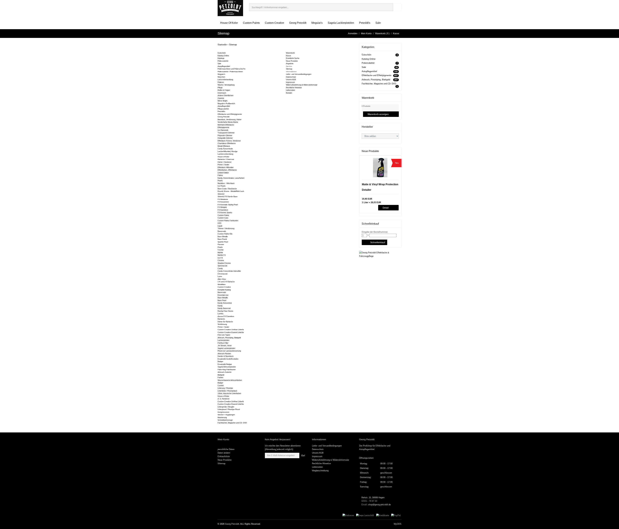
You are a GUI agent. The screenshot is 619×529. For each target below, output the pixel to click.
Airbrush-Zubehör (224, 372)
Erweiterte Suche (292, 58)
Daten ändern (224, 453)
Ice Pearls (222, 186)
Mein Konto (366, 33)
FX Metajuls (222, 207)
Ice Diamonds (223, 130)
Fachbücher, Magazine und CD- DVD (232, 423)
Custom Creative (274, 22)
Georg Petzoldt (297, 22)
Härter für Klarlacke (225, 322)
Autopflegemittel (224, 66)
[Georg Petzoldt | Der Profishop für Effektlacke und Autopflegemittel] (230, 8)
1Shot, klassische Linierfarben (229, 393)
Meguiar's (317, 22)
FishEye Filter (223, 343)
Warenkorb (380, 33)
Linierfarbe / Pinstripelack (227, 391)
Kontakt (289, 93)
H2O (219, 223)
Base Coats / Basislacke (227, 189)
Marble (220, 252)
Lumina (220, 314)
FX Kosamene (223, 202)
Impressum (290, 82)
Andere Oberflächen (225, 95)
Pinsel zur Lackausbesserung (229, 351)
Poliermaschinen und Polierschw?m (231, 69)
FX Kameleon (223, 210)
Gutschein (222, 53)
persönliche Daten (226, 449)
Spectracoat (222, 266)
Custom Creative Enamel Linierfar (231, 332)
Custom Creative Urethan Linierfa (231, 330)
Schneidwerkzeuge (225, 420)
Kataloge (221, 58)
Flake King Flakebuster (227, 370)
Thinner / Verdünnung (226, 228)
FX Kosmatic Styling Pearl (228, 205)
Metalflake (222, 284)
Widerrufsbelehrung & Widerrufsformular (301, 85)
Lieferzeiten (290, 90)
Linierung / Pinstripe (225, 388)
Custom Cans (223, 218)
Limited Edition (223, 173)
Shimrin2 (221, 194)
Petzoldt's (364, 22)
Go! (303, 455)
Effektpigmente (223, 127)
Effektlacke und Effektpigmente (230, 114)
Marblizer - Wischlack (226, 183)
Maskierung (222, 417)
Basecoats (222, 231)
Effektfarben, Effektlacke (227, 170)
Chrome (221, 260)
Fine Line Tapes (224, 335)
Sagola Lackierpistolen (341, 22)
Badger (220, 361)
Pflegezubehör (223, 109)
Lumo (220, 276)
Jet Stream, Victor (225, 345)
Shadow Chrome (224, 263)
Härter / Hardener (224, 162)
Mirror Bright (222, 101)
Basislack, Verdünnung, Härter (229, 119)
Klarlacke (221, 319)
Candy (220, 268)
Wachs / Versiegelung (226, 85)
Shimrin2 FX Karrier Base (227, 197)
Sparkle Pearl (223, 242)
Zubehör (221, 98)
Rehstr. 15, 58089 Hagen (372, 497)
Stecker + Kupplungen (226, 415)
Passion (221, 244)
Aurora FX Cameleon (226, 316)
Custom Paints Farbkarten (228, 221)
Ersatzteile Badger (225, 364)
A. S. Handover (224, 399)
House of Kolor (229, 22)
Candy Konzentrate (225, 149)
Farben (220, 377)
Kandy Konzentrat (225, 303)
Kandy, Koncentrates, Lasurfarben (231, 178)
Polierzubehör (223, 61)
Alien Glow (222, 279)
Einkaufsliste (224, 456)
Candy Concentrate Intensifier (229, 271)
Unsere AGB (291, 79)
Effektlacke (381, 446)
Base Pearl (222, 300)
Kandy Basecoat (224, 308)
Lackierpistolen (223, 340)
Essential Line (223, 295)
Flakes (220, 175)
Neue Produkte (292, 61)
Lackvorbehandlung (225, 79)
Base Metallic (223, 236)
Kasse (396, 33)
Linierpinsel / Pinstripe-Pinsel (229, 409)
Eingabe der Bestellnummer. (375, 232)
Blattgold (221, 375)
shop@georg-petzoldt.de (379, 504)
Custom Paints (251, 22)
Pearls (220, 181)
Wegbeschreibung (320, 470)
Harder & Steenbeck (226, 356)
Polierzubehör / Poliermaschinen (230, 72)
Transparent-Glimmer (226, 133)
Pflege (220, 88)
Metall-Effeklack (224, 146)
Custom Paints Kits (225, 234)
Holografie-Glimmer (225, 138)
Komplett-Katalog (224, 290)
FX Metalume (223, 199)
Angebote (289, 63)
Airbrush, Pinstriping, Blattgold (229, 338)
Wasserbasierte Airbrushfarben (230, 380)
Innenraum (222, 93)
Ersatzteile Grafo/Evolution (228, 359)
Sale (378, 22)
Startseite (222, 44)
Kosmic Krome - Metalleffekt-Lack (231, 191)
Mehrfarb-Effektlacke (226, 125)
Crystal (220, 250)
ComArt (221, 385)
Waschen (221, 77)
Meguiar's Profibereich (226, 103)
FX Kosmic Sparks (225, 212)
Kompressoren (223, 412)
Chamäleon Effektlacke (227, 143)
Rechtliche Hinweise (294, 88)
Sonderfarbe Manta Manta (228, 122)
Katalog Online (223, 56)
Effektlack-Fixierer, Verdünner (229, 141)
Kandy (220, 306)
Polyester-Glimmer (225, 135)
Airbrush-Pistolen (224, 354)
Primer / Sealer (223, 165)
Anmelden (352, 33)
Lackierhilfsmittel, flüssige (227, 151)
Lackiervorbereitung (225, 154)
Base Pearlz (222, 239)
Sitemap (233, 44)
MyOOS (397, 524)
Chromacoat (222, 274)
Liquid (220, 226)
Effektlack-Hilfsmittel (225, 167)
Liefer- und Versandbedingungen (298, 74)
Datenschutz (291, 77)
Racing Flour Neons (225, 311)
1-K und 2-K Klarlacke (226, 282)
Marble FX (222, 255)
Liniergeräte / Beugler (226, 407)
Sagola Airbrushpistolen (227, 367)
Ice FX (220, 258)
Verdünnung (222, 324)
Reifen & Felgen (224, 90)
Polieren (221, 82)
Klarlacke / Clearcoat (226, 159)
